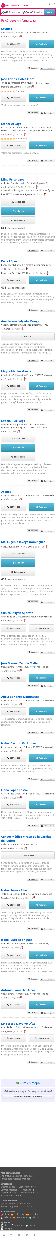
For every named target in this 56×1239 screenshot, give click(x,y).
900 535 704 (15, 628)
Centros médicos (9, 1189)
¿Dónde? (28, 12)
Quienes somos (8, 1203)
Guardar (34, 68)
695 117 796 (15, 955)
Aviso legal (6, 1206)
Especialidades (8, 1186)
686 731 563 (19, 438)
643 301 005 (19, 553)
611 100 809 (15, 97)
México (7, 1217)
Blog (6, 1225)
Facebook (18, 1225)
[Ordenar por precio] (11, 1234)
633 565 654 (19, 202)
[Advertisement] (28, 1131)
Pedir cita (43, 44)
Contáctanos (25, 1203)
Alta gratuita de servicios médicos (17, 1175)
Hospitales (26, 1189)
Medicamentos (28, 1192)
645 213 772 (29, 336)
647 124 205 (15, 145)
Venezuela (22, 1217)
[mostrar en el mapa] (21, 36)
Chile (6, 1214)
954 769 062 (15, 507)
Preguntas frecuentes (11, 1195)
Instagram (9, 1228)
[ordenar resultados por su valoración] (4, 1234)
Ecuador (34, 1214)
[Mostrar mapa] (27, 1234)
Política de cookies (23, 1206)
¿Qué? (4, 12)
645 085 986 (15, 905)
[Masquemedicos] (14, 4)
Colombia (19, 1214)
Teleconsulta (19, 220)
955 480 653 (15, 44)
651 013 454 (15, 280)
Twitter (32, 1225)
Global (36, 1217)
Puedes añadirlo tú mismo (28, 1096)
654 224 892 (15, 386)
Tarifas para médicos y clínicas (15, 1178)
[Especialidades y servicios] (34, 1234)
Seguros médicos (27, 1186)
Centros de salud (9, 1192)
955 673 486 (29, 855)
